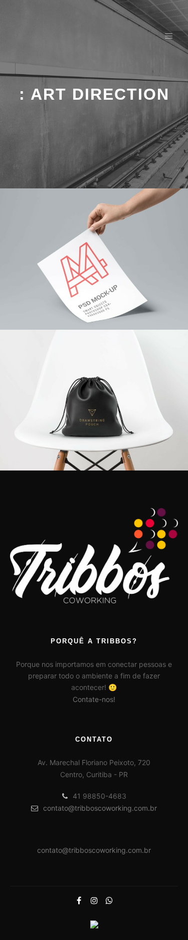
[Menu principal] (169, 36)
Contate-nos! (94, 699)
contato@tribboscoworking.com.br (100, 808)
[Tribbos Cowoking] (60, 36)
